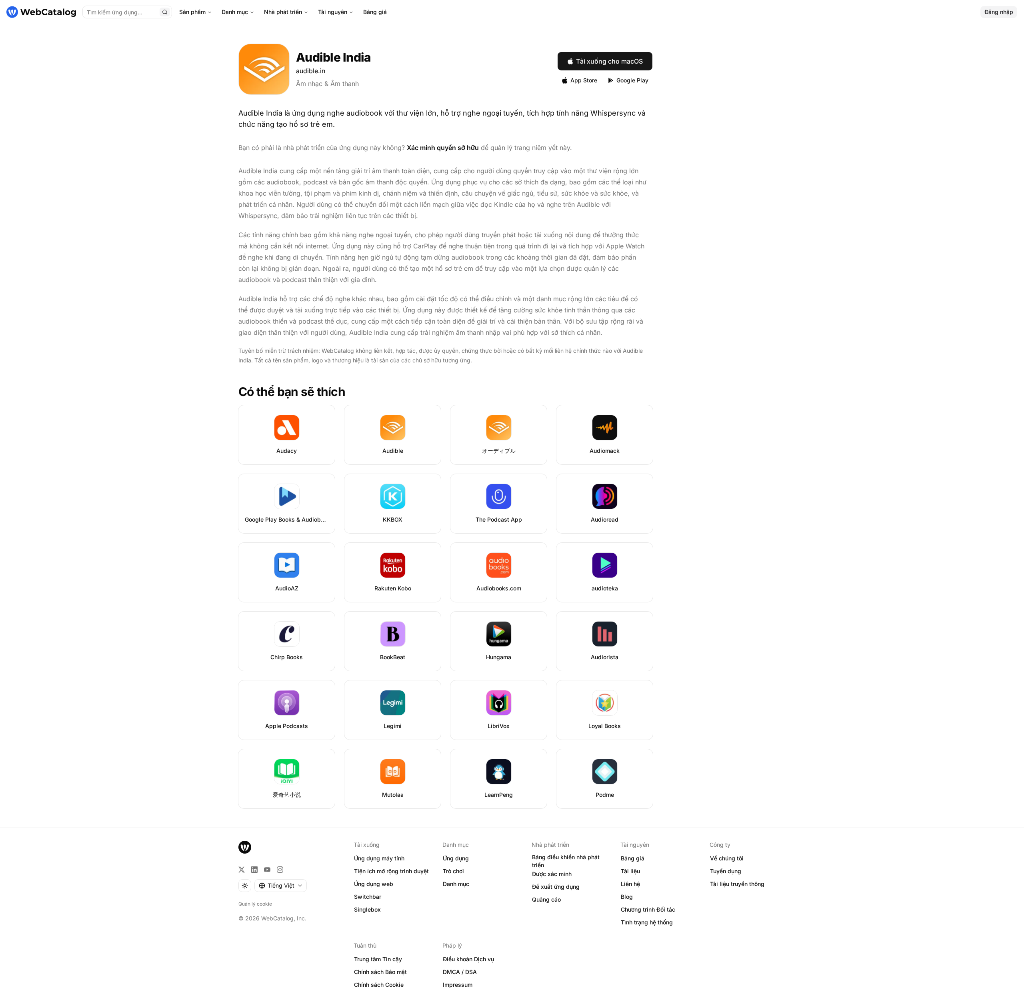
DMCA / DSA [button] (460, 971)
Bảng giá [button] (632, 858)
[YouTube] (267, 869)
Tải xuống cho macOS (609, 61)
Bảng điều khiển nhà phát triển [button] (566, 861)
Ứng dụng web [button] (373, 883)
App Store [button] (583, 80)
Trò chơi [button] (453, 871)
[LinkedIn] (254, 869)
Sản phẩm (192, 11)
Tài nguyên (332, 11)
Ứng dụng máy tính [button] (379, 858)
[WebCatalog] (244, 847)
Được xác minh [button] (552, 873)
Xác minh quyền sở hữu (443, 148)
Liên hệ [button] (630, 883)
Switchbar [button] (367, 896)
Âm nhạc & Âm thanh (327, 84)
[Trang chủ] (41, 12)
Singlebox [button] (367, 909)
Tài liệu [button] (630, 871)
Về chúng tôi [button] (727, 858)
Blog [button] (627, 896)
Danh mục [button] (456, 883)
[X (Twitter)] (241, 869)
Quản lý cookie (255, 904)
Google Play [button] (632, 80)
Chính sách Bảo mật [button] (380, 971)
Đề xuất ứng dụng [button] (556, 886)
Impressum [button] (457, 984)
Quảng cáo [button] (546, 899)
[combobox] (280, 885)
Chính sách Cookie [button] (379, 984)
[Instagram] (280, 869)
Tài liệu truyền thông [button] (737, 883)
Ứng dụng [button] (456, 858)
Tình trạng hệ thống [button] (647, 922)
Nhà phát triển (283, 11)
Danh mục (235, 11)
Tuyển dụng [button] (725, 871)
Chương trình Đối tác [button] (648, 909)
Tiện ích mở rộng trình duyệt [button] (391, 871)
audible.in (310, 71)
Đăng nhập (998, 11)
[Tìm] (164, 12)
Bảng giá (375, 11)
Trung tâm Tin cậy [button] (378, 959)
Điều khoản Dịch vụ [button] (468, 959)
